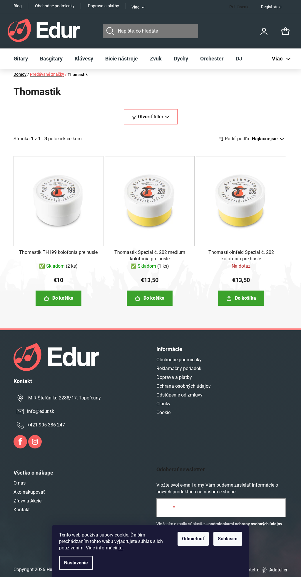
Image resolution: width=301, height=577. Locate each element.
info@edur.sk (40, 411)
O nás (20, 483)
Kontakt (22, 509)
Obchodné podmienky (55, 6)
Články (163, 403)
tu (120, 548)
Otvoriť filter (150, 116)
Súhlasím (228, 538)
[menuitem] (21, 59)
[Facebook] (20, 441)
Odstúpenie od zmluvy (179, 395)
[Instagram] (35, 441)
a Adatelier (272, 570)
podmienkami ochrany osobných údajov (245, 524)
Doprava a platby (103, 6)
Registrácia (271, 6)
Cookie (163, 412)
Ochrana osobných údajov (183, 386)
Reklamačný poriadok (178, 368)
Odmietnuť (193, 538)
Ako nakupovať (29, 492)
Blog (18, 6)
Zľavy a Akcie (27, 501)
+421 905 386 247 (46, 425)
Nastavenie (76, 563)
